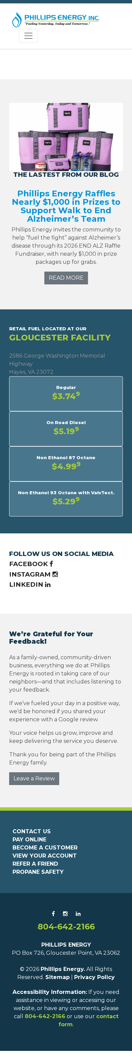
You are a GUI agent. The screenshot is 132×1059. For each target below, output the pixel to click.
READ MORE (66, 278)
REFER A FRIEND (35, 864)
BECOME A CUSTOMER (45, 847)
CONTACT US (32, 831)
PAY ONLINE (29, 839)
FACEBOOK (29, 564)
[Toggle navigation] (28, 36)
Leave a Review (34, 778)
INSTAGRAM (30, 574)
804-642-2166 (66, 926)
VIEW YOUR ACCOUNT (45, 856)
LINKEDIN (27, 584)
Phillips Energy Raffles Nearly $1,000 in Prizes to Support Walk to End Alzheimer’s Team (66, 206)
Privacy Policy (94, 977)
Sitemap (57, 977)
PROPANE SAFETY (38, 872)
